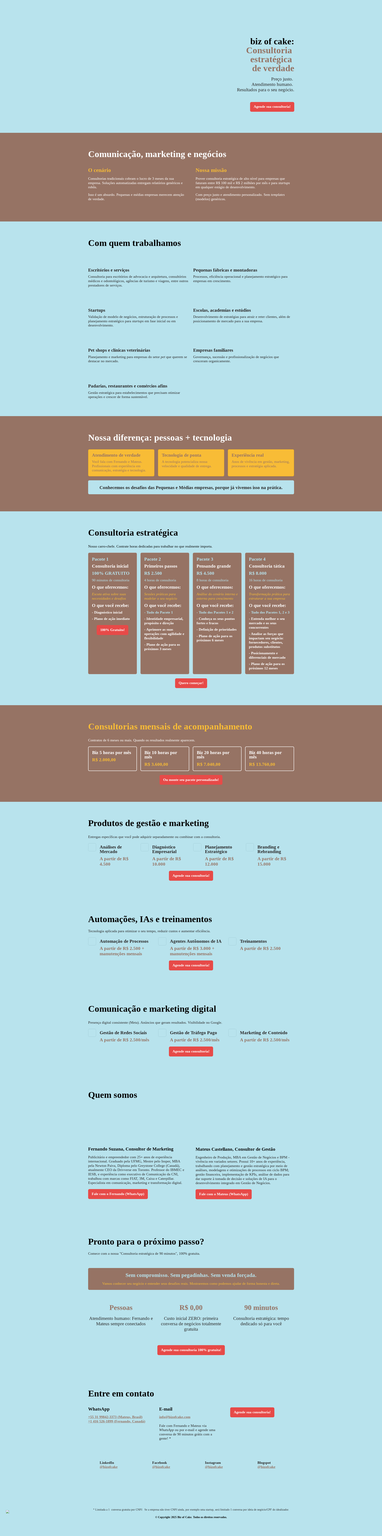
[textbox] (191, 768)
